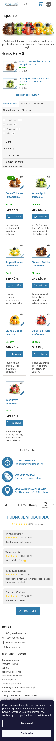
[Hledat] (25, 4)
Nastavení (27, 723)
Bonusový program (11, 660)
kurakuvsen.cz (13, 647)
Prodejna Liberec (10, 664)
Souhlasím (27, 733)
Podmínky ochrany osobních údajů (18, 687)
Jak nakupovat (9, 679)
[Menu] (48, 4)
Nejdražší (38, 103)
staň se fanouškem (15, 642)
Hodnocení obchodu (28, 517)
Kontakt (5, 668)
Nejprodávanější (11, 110)
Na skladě (14, 120)
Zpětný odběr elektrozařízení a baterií (19, 695)
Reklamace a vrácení (11, 691)
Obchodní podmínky (11, 683)
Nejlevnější (25, 103)
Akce (11, 124)
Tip (10, 133)
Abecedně (26, 110)
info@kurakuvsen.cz (16, 633)
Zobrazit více (28, 611)
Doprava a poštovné (11, 672)
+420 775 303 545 (15, 638)
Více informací (43, 715)
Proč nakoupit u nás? (12, 675)
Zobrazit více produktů (26, 95)
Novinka (13, 129)
